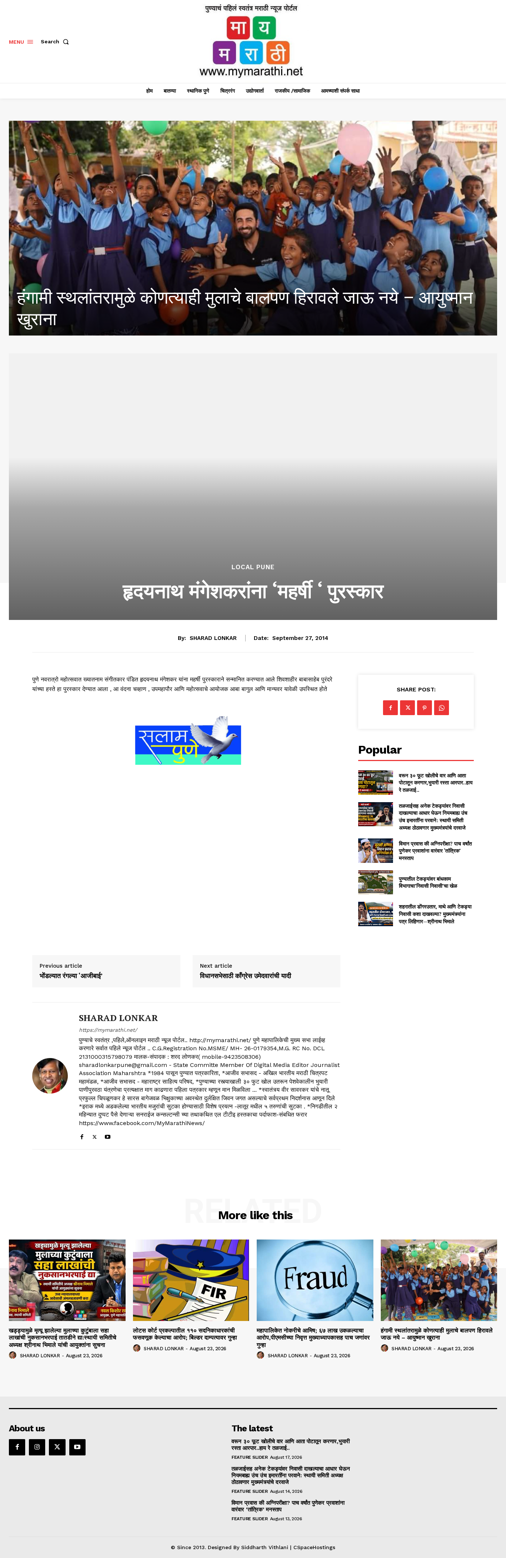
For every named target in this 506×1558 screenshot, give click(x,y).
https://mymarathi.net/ (108, 1030)
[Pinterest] (424, 707)
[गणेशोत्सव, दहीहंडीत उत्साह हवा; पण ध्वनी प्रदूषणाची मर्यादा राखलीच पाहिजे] (253, 228)
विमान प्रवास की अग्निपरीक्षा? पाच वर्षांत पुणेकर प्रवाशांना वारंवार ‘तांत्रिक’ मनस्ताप (435, 850)
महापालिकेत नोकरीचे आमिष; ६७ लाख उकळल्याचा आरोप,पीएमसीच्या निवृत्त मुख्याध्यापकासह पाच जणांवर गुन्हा (313, 1337)
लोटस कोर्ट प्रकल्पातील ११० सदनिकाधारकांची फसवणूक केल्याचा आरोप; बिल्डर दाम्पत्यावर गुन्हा (185, 1334)
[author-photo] (14, 1355)
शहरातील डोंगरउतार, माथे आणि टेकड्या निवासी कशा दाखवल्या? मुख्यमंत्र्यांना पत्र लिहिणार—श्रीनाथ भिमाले (435, 913)
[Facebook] (81, 1135)
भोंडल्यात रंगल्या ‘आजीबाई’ (71, 976)
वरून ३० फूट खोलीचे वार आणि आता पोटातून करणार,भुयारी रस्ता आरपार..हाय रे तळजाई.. (436, 782)
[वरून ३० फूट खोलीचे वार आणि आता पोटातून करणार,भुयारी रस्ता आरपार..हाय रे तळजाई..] (375, 782)
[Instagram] (37, 1447)
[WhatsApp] (441, 707)
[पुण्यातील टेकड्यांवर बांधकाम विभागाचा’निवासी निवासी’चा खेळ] (375, 882)
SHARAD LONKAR (213, 638)
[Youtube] (107, 1135)
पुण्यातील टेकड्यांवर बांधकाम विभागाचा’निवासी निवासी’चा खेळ (428, 882)
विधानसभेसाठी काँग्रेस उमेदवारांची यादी (245, 976)
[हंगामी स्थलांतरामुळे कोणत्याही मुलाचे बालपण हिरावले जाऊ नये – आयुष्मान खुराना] (439, 1280)
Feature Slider (249, 1457)
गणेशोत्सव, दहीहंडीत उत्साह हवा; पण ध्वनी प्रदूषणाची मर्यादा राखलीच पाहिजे (249, 319)
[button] (56, 41)
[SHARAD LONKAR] (50, 1076)
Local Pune (253, 567)
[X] (94, 1135)
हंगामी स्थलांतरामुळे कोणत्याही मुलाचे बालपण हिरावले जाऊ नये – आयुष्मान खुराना (437, 1334)
